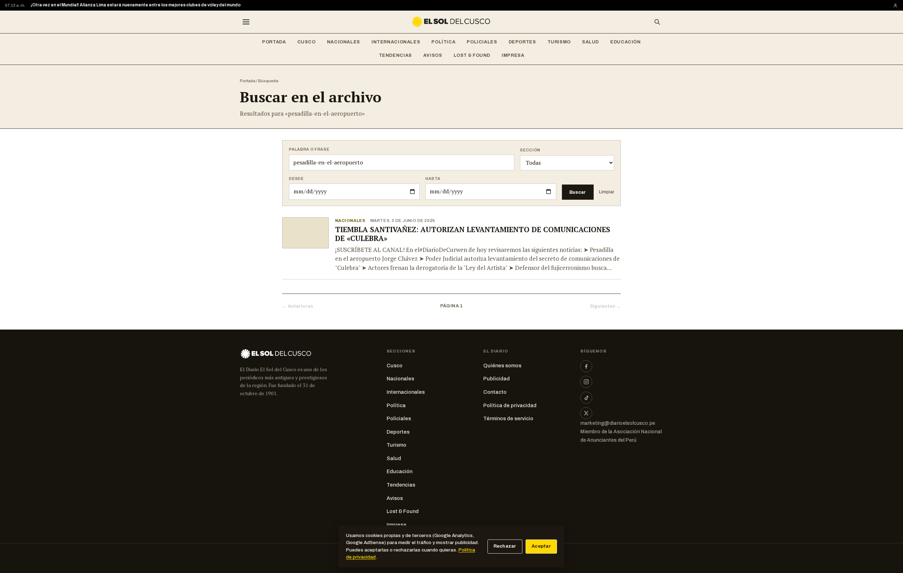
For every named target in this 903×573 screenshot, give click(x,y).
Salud (590, 42)
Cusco (306, 42)
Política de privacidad (510, 405)
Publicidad (496, 378)
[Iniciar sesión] (895, 5)
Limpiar (606, 191)
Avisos (432, 55)
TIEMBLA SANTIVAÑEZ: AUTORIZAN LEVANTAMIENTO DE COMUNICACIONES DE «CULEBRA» (472, 234)
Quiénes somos (502, 365)
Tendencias (395, 55)
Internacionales (395, 42)
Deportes (522, 42)
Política (443, 42)
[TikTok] (586, 398)
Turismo (559, 42)
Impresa (513, 55)
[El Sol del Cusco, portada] (451, 22)
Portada (274, 42)
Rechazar (504, 546)
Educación (625, 42)
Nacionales (343, 42)
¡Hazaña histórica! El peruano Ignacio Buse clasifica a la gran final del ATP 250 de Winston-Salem (132, 5)
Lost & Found (472, 55)
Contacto (495, 392)
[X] (586, 413)
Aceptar (541, 546)
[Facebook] (586, 366)
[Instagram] (586, 382)
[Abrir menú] (246, 22)
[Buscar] (657, 22)
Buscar (577, 192)
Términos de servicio (508, 418)
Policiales (482, 42)
